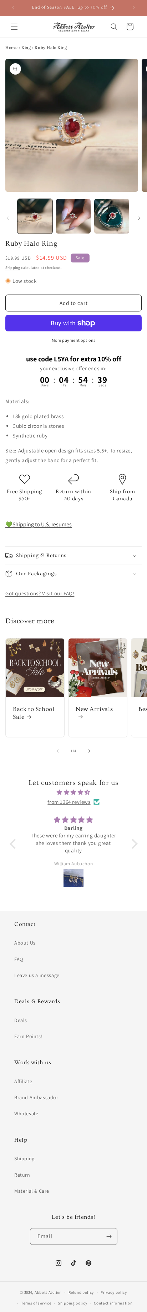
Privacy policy (114, 1292)
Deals (20, 1020)
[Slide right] (139, 218)
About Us (25, 943)
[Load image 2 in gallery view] (73, 216)
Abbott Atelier (48, 1292)
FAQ (18, 959)
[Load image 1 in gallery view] (34, 216)
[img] (73, 792)
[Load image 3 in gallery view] (111, 216)
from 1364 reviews (68, 801)
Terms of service (36, 1303)
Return (22, 1175)
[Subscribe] (109, 1236)
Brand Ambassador (36, 1097)
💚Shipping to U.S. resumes (38, 524)
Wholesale (26, 1113)
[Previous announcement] (13, 8)
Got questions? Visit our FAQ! (39, 593)
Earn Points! (28, 1036)
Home (11, 47)
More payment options (74, 340)
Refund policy (81, 1292)
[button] (14, 27)
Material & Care (31, 1191)
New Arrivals (94, 709)
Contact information (113, 1303)
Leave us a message (37, 975)
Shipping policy (72, 1303)
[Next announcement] (134, 8)
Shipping (12, 267)
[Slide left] (8, 218)
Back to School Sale (33, 713)
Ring (26, 47)
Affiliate (23, 1081)
